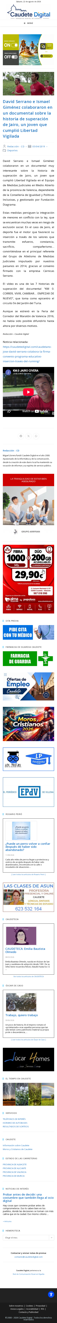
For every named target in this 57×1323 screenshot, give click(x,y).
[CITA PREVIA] (28, 632)
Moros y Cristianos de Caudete (17, 1149)
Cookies (29, 1305)
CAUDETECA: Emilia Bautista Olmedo (25, 950)
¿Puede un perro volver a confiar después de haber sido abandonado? (27, 847)
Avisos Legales (17, 1309)
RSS (42, 1309)
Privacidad (40, 1305)
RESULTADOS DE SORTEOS (16, 1126)
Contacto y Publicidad (28, 1312)
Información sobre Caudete (16, 1145)
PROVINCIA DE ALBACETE (15, 1164)
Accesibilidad (32, 1309)
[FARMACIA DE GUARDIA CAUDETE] (28, 658)
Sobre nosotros (16, 1305)
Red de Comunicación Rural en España (28, 1274)
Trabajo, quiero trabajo (21, 1015)
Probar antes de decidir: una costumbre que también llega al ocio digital (28, 1198)
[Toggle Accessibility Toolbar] (51, 1294)
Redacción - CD (15, 146)
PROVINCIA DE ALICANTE (14, 1168)
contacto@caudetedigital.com (28, 1256)
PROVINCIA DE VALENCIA (14, 1172)
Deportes (12, 150)
